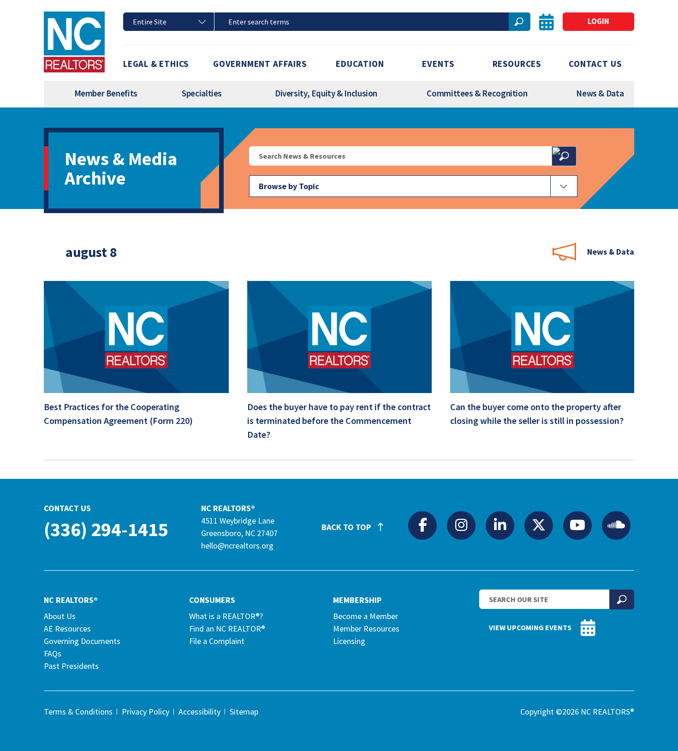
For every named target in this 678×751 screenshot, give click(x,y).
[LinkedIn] (500, 525)
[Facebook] (422, 525)
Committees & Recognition (477, 93)
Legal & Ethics (156, 63)
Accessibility (199, 711)
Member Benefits (105, 93)
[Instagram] (461, 525)
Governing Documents (82, 641)
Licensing (349, 641)
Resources (517, 63)
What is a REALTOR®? (226, 616)
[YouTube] (577, 525)
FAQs (52, 653)
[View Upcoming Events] (546, 21)
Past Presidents (71, 666)
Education (360, 63)
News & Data (600, 93)
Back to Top (347, 527)
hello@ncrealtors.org (237, 545)
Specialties (202, 93)
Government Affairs (260, 63)
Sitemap (244, 711)
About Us (60, 616)
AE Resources (67, 628)
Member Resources (366, 628)
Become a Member (365, 616)
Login (598, 21)
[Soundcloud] (616, 525)
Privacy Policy (145, 711)
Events (438, 63)
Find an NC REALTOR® (227, 628)
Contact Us (595, 63)
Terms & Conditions (78, 711)
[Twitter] (538, 525)
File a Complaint (216, 641)
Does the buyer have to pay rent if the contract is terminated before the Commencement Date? (339, 420)
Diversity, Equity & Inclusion (326, 93)
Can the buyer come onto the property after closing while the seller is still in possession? (537, 413)
